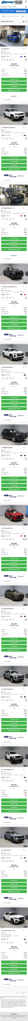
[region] (14, 72)
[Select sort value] (26, 21)
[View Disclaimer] (13, 59)
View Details (14, 86)
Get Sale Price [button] (14, 83)
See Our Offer (21, 11)
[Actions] (25, 49)
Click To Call (14, 79)
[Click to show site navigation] (26, 7)
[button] (4, 7)
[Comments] (26, 60)
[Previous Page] (17, 992)
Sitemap (12, 1015)
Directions (10, 6)
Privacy (15, 1015)
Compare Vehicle (7, 99)
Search (22, 16)
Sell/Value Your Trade (14, 90)
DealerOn (9, 1015)
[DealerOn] (14, 1014)
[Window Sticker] (26, 539)
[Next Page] (19, 992)
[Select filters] (23, 21)
